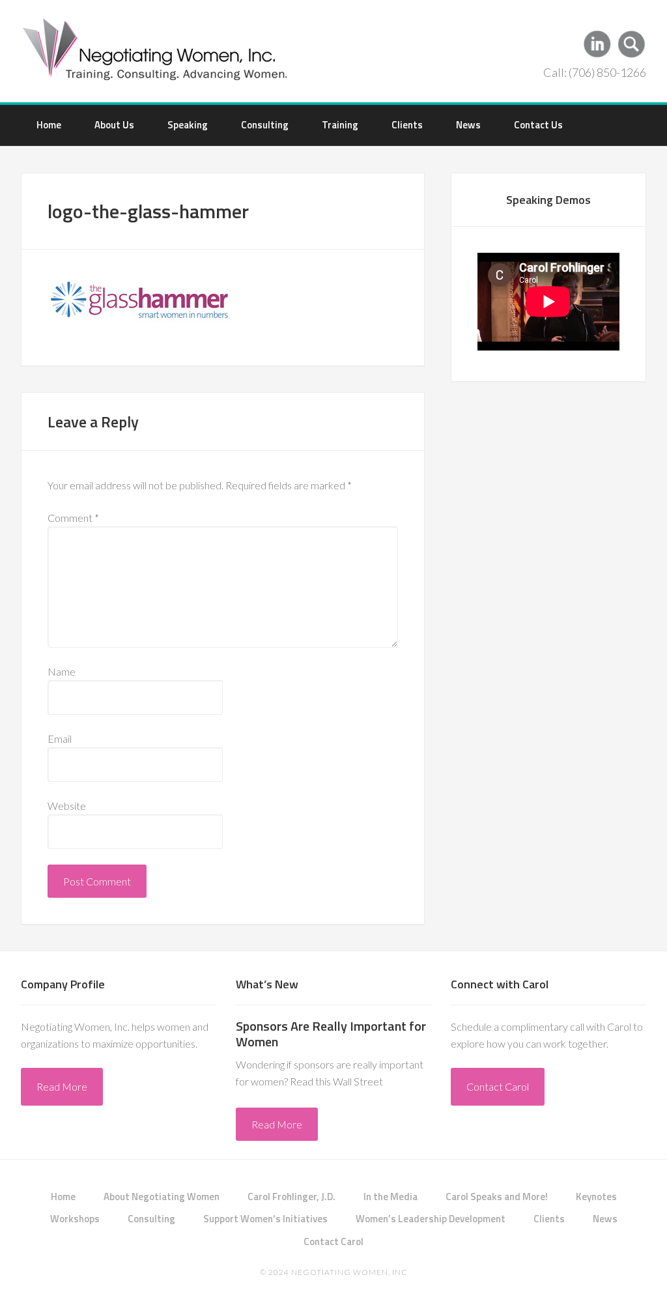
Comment (73, 517)
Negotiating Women (156, 48)
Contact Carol (497, 1086)
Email (60, 738)
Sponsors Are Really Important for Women (331, 1034)
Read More (61, 1086)
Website (67, 805)
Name (62, 671)
